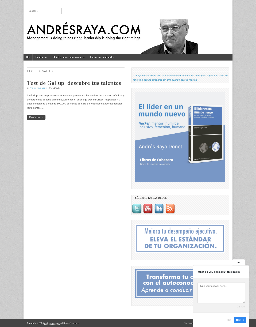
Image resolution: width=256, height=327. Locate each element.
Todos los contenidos (102, 57)
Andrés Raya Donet (38, 88)
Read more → (36, 117)
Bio (28, 57)
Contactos (41, 57)
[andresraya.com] (128, 27)
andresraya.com (52, 323)
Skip (229, 319)
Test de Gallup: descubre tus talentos (74, 83)
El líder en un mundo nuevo (68, 57)
